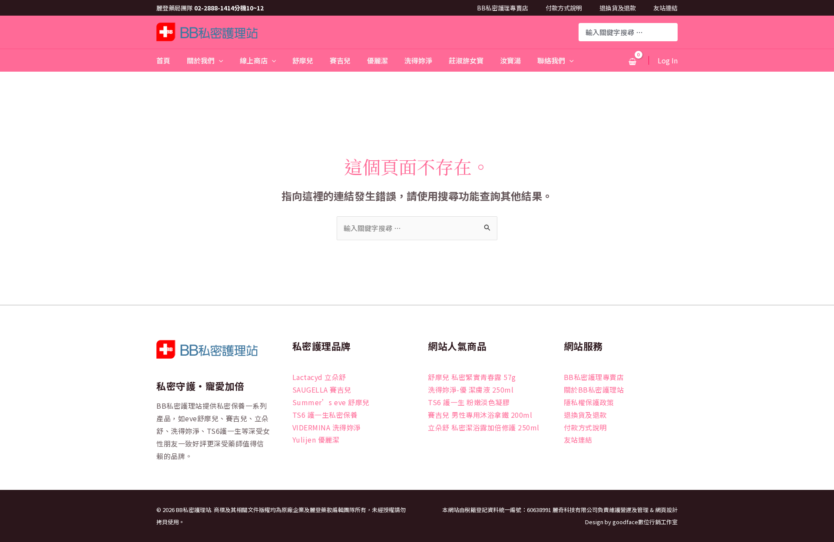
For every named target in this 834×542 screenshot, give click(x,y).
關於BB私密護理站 (594, 389)
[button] (219, 60)
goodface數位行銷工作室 (645, 522)
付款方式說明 (564, 7)
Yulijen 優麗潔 (316, 439)
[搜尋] (672, 32)
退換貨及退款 (617, 7)
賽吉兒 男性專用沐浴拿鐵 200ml (480, 415)
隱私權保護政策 (589, 402)
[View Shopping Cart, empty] (632, 61)
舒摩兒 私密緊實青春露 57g (472, 377)
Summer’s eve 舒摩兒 (331, 402)
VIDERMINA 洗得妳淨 (326, 427)
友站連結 (665, 7)
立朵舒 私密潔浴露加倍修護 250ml (483, 427)
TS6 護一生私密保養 (325, 415)
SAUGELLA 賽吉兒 (321, 389)
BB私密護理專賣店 (502, 7)
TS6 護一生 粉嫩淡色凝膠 (469, 402)
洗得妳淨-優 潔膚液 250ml (470, 389)
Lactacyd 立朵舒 (319, 377)
